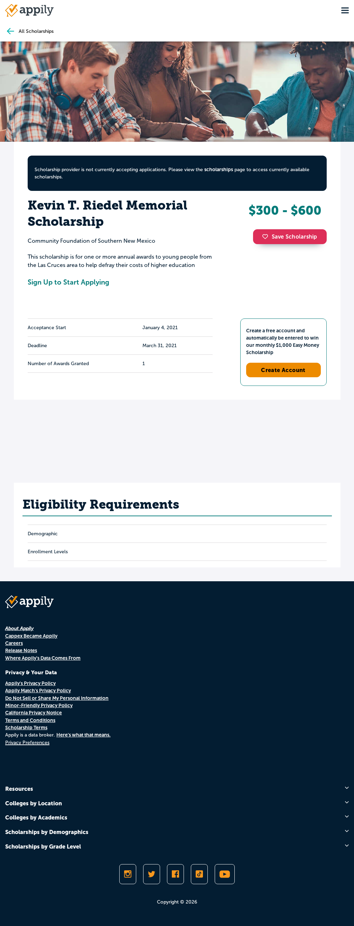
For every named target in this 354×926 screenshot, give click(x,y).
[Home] (29, 10)
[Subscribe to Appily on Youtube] (225, 874)
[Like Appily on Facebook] (175, 874)
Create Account (283, 370)
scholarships (218, 169)
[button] (266, 236)
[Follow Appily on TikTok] (199, 874)
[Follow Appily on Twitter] (151, 874)
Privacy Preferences (27, 742)
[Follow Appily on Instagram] (127, 874)
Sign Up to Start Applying (68, 282)
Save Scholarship (294, 237)
